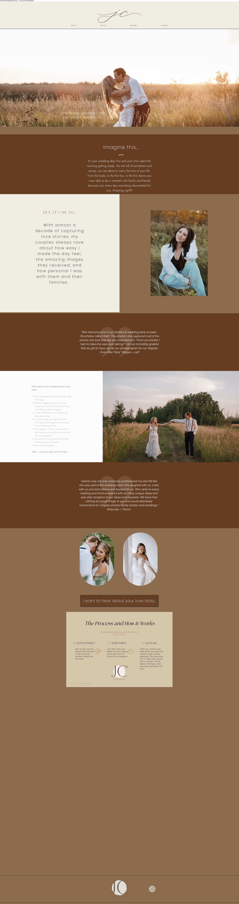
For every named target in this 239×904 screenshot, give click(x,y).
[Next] (225, 77)
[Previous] (13, 77)
